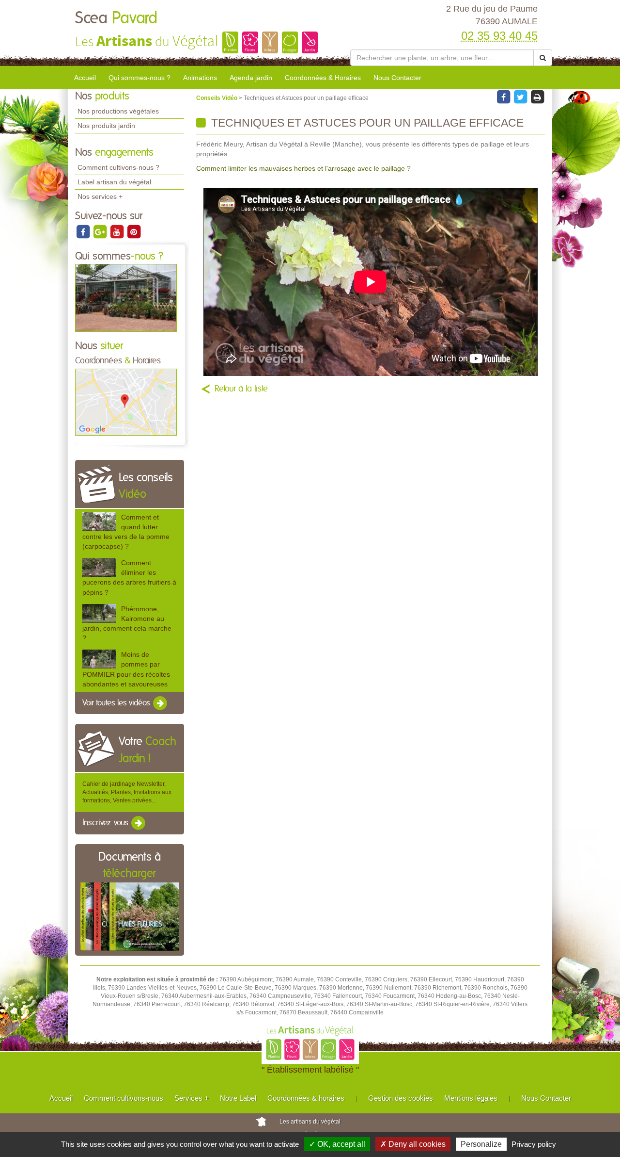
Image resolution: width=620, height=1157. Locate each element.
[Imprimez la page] (537, 96)
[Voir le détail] (99, 521)
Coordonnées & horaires (305, 1098)
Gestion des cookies (400, 1098)
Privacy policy (534, 1144)
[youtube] (117, 231)
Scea (116, 18)
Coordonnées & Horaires (323, 77)
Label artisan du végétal (114, 182)
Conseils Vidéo (217, 98)
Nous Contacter (397, 77)
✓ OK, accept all (337, 1144)
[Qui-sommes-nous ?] (126, 297)
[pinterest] (133, 231)
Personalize (481, 1144)
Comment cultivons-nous (123, 1098)
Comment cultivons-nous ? (118, 167)
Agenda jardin (251, 77)
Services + (191, 1098)
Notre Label (238, 1098)
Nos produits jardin (106, 126)
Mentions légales (470, 1098)
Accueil (85, 77)
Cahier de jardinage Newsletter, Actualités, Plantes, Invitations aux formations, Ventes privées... (126, 792)
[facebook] (83, 231)
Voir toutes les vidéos (117, 703)
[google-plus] (100, 231)
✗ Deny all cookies (413, 1144)
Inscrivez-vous (106, 823)
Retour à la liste (241, 389)
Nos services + (100, 196)
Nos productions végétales (118, 111)
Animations (200, 77)
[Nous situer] (126, 401)
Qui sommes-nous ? (139, 77)
